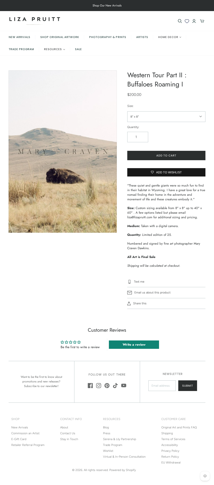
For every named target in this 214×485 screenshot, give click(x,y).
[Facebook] (90, 385)
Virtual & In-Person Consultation (124, 456)
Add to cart (166, 155)
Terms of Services (173, 439)
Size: (130, 106)
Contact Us (67, 433)
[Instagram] (98, 385)
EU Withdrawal (171, 462)
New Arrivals (19, 37)
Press (106, 433)
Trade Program (21, 49)
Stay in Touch (69, 439)
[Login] (194, 21)
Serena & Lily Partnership (119, 439)
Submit (187, 386)
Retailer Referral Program (28, 445)
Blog (106, 427)
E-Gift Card (18, 439)
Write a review (134, 344)
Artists (142, 37)
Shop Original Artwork (59, 37)
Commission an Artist (25, 433)
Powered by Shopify (122, 470)
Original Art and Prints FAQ (179, 427)
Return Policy (170, 456)
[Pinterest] (107, 385)
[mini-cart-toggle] (202, 21)
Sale (78, 49)
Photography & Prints (107, 37)
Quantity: (133, 127)
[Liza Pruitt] (35, 21)
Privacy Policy (170, 451)
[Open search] (180, 21)
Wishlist (108, 451)
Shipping (167, 433)
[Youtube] (123, 385)
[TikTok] (115, 385)
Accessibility (169, 445)
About (64, 427)
